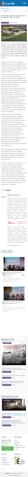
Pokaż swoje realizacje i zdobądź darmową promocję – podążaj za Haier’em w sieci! (13, 382)
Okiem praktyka (5, 462)
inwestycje (7, 190)
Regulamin (16, 443)
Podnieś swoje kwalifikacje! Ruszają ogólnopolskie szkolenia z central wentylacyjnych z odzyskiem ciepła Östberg (14, 422)
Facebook (5, 443)
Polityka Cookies (18, 445)
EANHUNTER (16, 475)
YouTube (5, 445)
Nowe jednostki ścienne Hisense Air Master (14, 375)
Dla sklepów (17, 442)
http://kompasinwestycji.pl (14, 196)
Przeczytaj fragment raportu (14, 245)
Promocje (4, 457)
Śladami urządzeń (6, 464)
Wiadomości (6, 10)
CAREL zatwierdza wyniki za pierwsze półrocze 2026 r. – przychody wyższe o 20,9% (14, 368)
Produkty (4, 461)
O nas (15, 440)
